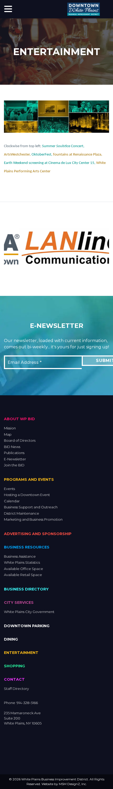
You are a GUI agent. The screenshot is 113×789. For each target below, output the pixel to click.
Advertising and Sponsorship (37, 533)
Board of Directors (19, 440)
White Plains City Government (29, 612)
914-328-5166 (27, 703)
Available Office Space (23, 569)
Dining (11, 639)
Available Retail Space (23, 575)
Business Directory (26, 589)
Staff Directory (16, 688)
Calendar (12, 501)
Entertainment (21, 652)
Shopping (14, 666)
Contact (14, 679)
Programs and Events (29, 479)
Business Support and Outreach (31, 507)
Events (9, 489)
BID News (12, 447)
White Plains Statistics (22, 562)
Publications (14, 453)
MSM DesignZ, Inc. (73, 784)
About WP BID (19, 419)
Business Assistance (20, 556)
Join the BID (14, 465)
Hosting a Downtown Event (27, 495)
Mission (10, 428)
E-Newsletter (15, 459)
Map (8, 434)
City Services (19, 602)
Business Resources (26, 547)
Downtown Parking (26, 625)
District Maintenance (21, 513)
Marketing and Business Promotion (33, 519)
